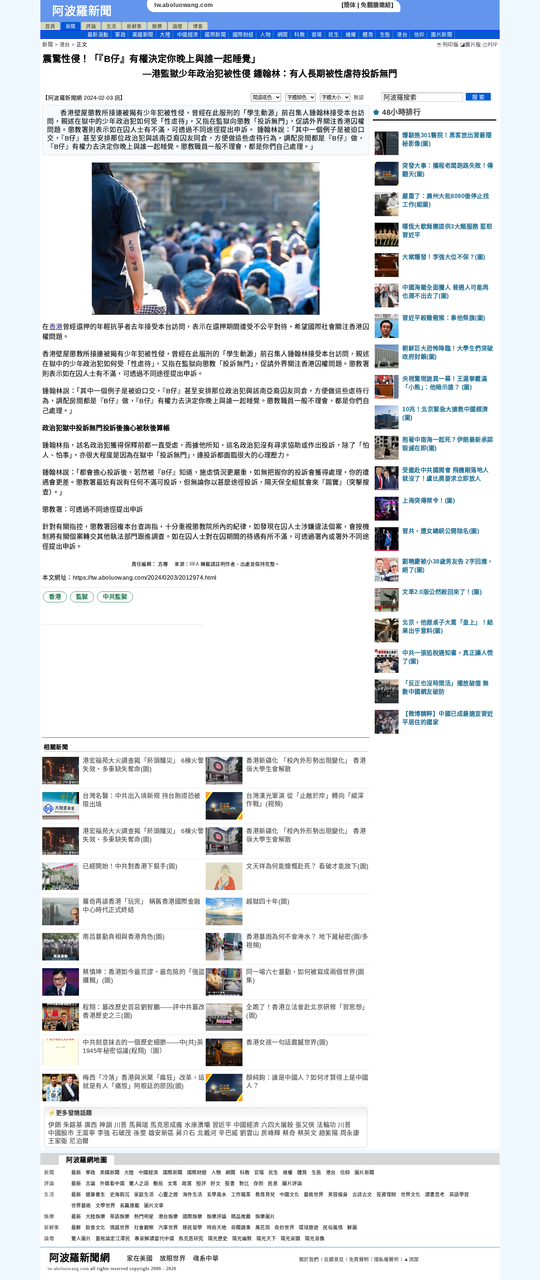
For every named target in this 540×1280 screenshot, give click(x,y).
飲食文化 (95, 1227)
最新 (98, 34)
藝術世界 (314, 1194)
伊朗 (54, 1125)
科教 (299, 34)
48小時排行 (401, 112)
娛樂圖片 (265, 1216)
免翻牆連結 (376, 5)
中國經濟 (187, 34)
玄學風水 (217, 1194)
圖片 (441, 34)
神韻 (105, 1125)
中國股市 (61, 1133)
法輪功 (326, 1125)
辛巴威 (228, 1133)
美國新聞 (143, 34)
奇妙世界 (284, 1227)
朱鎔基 (73, 1125)
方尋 (164, 564)
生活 (111, 26)
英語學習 (459, 1194)
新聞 (71, 26)
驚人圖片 (81, 1238)
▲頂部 (411, 1259)
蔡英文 (307, 1133)
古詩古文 (362, 1194)
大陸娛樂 (95, 1216)
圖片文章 (154, 1205)
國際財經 (243, 34)
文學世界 (105, 1205)
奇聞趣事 (241, 1227)
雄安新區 (161, 1133)
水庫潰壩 (197, 1125)
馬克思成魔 (166, 1125)
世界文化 (411, 1194)
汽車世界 (168, 1227)
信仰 (419, 34)
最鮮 (76, 1227)
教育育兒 (265, 1194)
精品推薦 (241, 1216)
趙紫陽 (328, 1133)
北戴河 (207, 1133)
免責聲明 (359, 1259)
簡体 (350, 5)
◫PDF (490, 44)
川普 (120, 1125)
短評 (201, 1183)
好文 (215, 1183)
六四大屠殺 (277, 1125)
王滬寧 (86, 1133)
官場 (317, 34)
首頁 (50, 26)
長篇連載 (130, 1205)
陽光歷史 (218, 1238)
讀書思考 (435, 1194)
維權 (351, 34)
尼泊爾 (79, 1141)
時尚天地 (217, 1227)
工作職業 (241, 1194)
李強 (103, 1133)
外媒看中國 (112, 1183)
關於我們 (309, 1259)
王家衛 (58, 1141)
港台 (402, 34)
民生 (333, 34)
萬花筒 (262, 1227)
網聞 (282, 34)
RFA (194, 564)
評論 (91, 26)
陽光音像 (315, 1238)
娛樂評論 (217, 1216)
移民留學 (192, 1227)
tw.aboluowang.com (183, 5)
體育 (368, 34)
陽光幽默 (242, 1238)
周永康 (350, 1133)
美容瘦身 (338, 1194)
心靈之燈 (168, 1194)
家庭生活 (144, 1194)
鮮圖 (352, 1227)
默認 (359, 97)
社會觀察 (144, 1227)
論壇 (178, 26)
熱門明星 (144, 1216)
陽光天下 (266, 1238)
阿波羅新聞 (82, 11)
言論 (91, 1183)
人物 (265, 34)
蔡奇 (288, 1133)
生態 (385, 34)
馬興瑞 (138, 1125)
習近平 (222, 1125)
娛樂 (157, 26)
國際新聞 (215, 34)
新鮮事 (134, 26)
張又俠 (305, 1125)
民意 (273, 1183)
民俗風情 (333, 1227)
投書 (230, 1183)
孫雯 (139, 1133)
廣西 (90, 1125)
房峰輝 (271, 1133)
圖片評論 (292, 1183)
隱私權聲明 (386, 1259)
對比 (244, 1183)
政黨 (187, 1183)
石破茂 (122, 1133)
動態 (158, 1183)
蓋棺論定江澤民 (113, 1238)
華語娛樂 (120, 1216)
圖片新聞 (364, 1172)
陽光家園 (290, 1238)
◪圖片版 (470, 44)
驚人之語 (139, 1183)
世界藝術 (81, 1205)
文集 (172, 1183)
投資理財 (386, 1194)
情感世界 (120, 1227)
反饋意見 (334, 1259)
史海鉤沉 (120, 1194)
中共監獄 (115, 597)
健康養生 (95, 1194)
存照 (258, 1183)
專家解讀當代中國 (154, 1238)
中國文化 (289, 1194)
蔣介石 (185, 1133)
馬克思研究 (191, 1238)
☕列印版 (447, 44)
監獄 (82, 597)
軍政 (120, 34)
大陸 (165, 34)
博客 (198, 26)
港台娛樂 (168, 1216)
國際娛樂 (192, 1216)
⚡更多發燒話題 (70, 1113)
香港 (56, 327)
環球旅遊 (308, 1227)
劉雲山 (249, 1133)
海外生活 (192, 1194)
